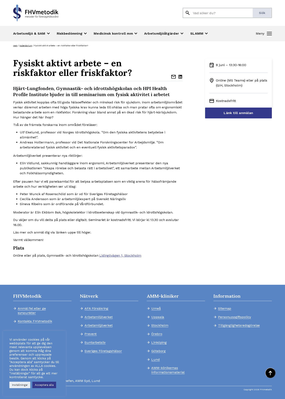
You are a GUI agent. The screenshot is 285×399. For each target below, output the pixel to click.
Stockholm (159, 325)
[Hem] (35, 13)
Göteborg (158, 351)
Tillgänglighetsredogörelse (237, 325)
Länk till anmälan (238, 113)
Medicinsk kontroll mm (116, 33)
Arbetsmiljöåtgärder (164, 33)
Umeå (156, 308)
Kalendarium (26, 45)
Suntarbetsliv (95, 342)
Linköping (159, 342)
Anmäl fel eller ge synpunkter (32, 310)
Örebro (156, 334)
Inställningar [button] (20, 384)
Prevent (90, 334)
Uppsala (157, 317)
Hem (15, 45)
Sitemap (224, 308)
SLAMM (199, 33)
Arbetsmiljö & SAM (32, 33)
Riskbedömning (72, 33)
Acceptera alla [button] (44, 384)
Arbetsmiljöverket (98, 317)
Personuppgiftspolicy (234, 317)
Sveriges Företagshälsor (103, 351)
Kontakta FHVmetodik (35, 321)
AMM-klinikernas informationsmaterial (168, 370)
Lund (155, 360)
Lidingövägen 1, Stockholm (120, 255)
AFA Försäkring (96, 308)
